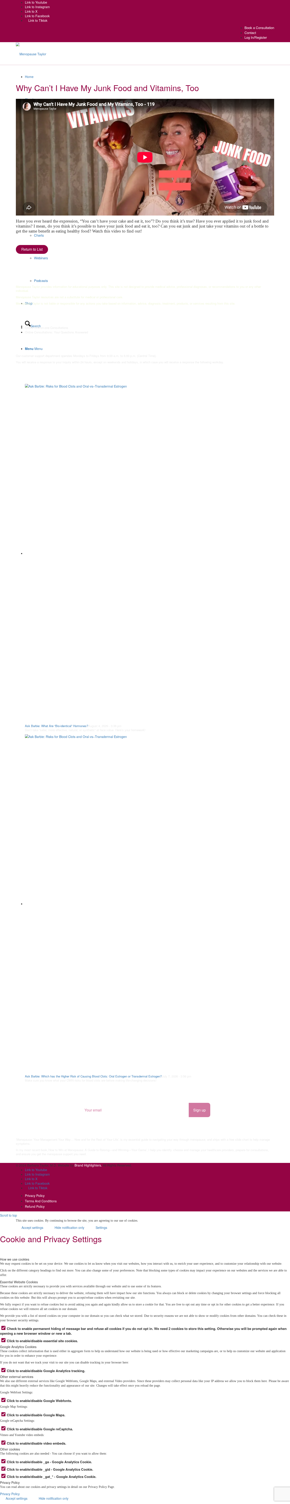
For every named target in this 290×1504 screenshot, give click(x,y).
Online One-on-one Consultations (46, 327)
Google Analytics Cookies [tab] (18, 1346)
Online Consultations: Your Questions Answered (56, 332)
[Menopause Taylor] (31, 53)
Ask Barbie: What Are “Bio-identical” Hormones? (56, 726)
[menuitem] (259, 27)
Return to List (32, 249)
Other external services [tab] (16, 1376)
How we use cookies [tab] (14, 1259)
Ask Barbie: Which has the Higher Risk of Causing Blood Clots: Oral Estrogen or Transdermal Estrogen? (93, 1076)
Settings (101, 1227)
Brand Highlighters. (88, 1165)
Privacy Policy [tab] (10, 1482)
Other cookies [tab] (10, 1449)
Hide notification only (69, 1227)
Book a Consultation (259, 27)
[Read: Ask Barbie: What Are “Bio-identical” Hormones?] (149, 553)
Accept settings (32, 1227)
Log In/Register (255, 37)
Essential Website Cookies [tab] (19, 1282)
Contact (250, 32)
